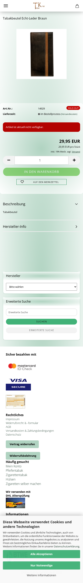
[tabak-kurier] (41, 6)
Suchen (41, 321)
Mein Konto (13, 466)
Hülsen (10, 479)
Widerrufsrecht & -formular (22, 423)
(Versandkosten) (69, 114)
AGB (8, 427)
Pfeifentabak (14, 470)
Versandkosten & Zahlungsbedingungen (30, 430)
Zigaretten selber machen (23, 484)
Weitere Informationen (41, 575)
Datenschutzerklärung (66, 546)
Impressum (12, 419)
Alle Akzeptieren (41, 554)
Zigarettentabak (16, 475)
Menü (6, 6)
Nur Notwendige (41, 565)
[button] (8, 160)
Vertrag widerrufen (22, 444)
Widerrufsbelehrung (23, 456)
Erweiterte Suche (41, 330)
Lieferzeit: (9, 114)
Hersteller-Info (14, 226)
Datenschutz (13, 434)
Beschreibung (14, 204)
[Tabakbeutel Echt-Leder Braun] (41, 52)
